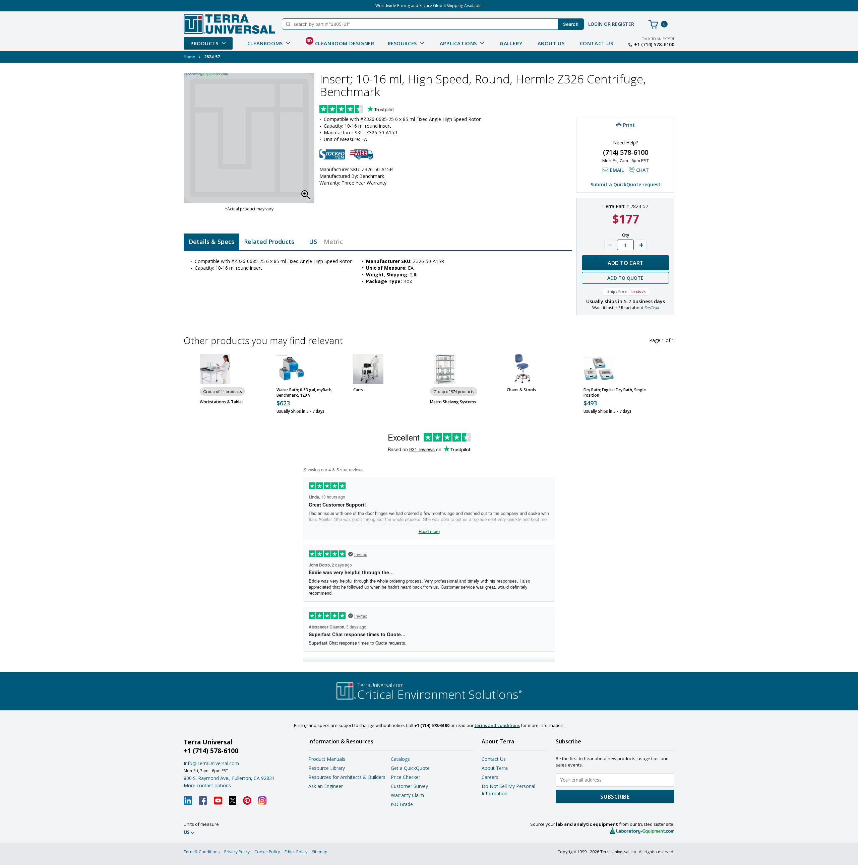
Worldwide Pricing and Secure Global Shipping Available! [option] (429, 5)
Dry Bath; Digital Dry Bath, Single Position (615, 392)
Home (189, 57)
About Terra (495, 768)
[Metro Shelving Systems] (445, 369)
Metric (333, 242)
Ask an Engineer (325, 786)
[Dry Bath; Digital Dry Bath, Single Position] (599, 369)
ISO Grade (402, 804)
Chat (642, 170)
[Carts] (368, 369)
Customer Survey (409, 786)
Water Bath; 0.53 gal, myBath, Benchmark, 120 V (304, 392)
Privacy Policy (237, 852)
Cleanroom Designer (340, 42)
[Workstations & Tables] (215, 369)
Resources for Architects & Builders (346, 777)
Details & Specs (211, 242)
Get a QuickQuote (410, 768)
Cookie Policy (267, 852)
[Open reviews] (369, 109)
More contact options (207, 785)
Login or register (611, 24)
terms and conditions (497, 725)
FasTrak (651, 308)
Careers (490, 777)
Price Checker (405, 777)
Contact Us (596, 43)
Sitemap (319, 852)
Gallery (511, 43)
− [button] (609, 245)
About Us (551, 43)
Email (617, 170)
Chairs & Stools (521, 390)
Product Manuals (326, 759)
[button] (307, 196)
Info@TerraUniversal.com (211, 763)
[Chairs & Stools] (522, 369)
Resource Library (326, 768)
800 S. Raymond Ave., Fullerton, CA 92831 (229, 778)
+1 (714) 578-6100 (654, 45)
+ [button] (641, 245)
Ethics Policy (296, 852)
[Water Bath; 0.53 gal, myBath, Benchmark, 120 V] (292, 369)
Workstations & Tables (222, 402)
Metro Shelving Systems (453, 402)
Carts (358, 390)
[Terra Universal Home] (229, 24)
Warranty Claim (407, 795)
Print (629, 124)
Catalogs (400, 759)
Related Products (269, 242)
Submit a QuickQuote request (626, 184)
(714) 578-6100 (625, 152)
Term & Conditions (202, 852)
